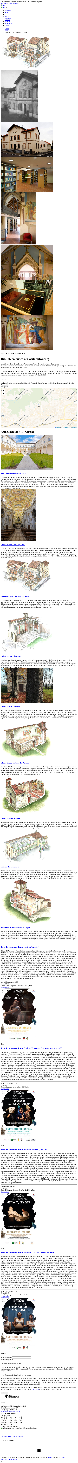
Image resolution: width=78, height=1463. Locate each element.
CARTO (74, 427)
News (10, 3)
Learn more (35, 1389)
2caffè (49, 1457)
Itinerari (7, 16)
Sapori (7, 12)
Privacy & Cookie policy (9, 1459)
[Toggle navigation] (6, 7)
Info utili (21, 1436)
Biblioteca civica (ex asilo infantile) (15, 596)
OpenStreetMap (66, 427)
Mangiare (8, 18)
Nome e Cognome (7, 1359)
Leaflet (58, 427)
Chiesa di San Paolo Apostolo (13, 545)
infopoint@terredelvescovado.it (11, 1411)
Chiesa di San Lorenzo (10, 706)
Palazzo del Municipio (10, 867)
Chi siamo (4, 1436)
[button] (39, 406)
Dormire (7, 20)
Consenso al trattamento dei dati (11, 1364)
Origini (63, 1457)
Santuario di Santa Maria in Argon (15, 927)
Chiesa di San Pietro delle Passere (15, 763)
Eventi (7, 25)
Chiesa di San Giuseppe (11, 656)
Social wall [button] (16, 3)
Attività (7, 21)
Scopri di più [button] (5, 987)
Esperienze (8, 23)
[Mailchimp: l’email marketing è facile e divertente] (12, 1398)
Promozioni (4, 3)
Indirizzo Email (6, 1357)
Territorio (8, 10)
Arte (6, 14)
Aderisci (10, 1436)
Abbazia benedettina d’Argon (13, 473)
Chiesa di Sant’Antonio (10, 818)
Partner (15, 1436)
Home (7, 29)
